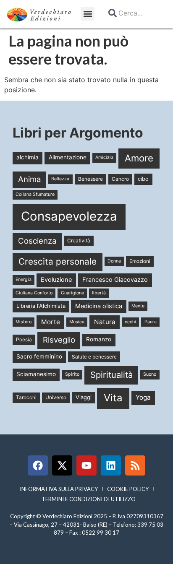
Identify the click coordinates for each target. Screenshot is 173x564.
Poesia (24, 339)
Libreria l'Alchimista (41, 306)
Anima (29, 179)
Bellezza (60, 179)
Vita (113, 398)
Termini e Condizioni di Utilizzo (89, 499)
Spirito (72, 374)
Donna (114, 261)
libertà (99, 293)
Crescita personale (57, 261)
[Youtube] (86, 465)
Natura (104, 322)
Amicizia (104, 157)
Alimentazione (67, 157)
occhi (130, 322)
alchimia (27, 157)
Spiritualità (111, 374)
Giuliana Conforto (34, 293)
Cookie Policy (128, 489)
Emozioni (139, 261)
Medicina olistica (98, 306)
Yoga (143, 397)
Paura (150, 322)
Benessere (90, 179)
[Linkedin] (111, 465)
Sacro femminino (39, 356)
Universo (55, 397)
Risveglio (59, 340)
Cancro (120, 179)
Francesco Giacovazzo (115, 279)
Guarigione (72, 293)
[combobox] (132, 13)
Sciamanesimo (36, 374)
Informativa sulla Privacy (59, 489)
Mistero (23, 322)
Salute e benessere (94, 356)
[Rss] (135, 465)
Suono (149, 374)
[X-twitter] (62, 465)
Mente (137, 306)
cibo (143, 179)
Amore (139, 158)
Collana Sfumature (35, 194)
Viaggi (84, 397)
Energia (23, 279)
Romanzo (98, 339)
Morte (50, 322)
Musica (76, 322)
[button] (87, 14)
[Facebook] (38, 465)
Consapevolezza (69, 216)
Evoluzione (56, 279)
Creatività (78, 240)
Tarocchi (26, 397)
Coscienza (37, 241)
